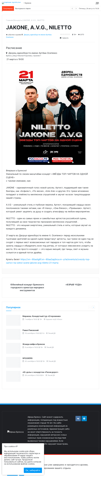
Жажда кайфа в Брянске (33, 344)
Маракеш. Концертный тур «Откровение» (41, 316)
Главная (9, 20)
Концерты (18, 20)
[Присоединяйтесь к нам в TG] (84, 418)
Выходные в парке (23, 8)
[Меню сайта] (97, 3)
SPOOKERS (27, 358)
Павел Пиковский (30, 330)
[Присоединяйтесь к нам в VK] (78, 418)
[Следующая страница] (93, 307)
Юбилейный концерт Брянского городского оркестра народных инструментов (27, 287)
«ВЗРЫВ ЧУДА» (73, 284)
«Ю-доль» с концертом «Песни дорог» (40, 372)
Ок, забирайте (33, 470)
